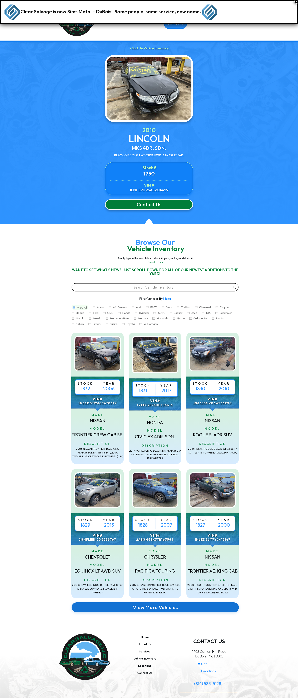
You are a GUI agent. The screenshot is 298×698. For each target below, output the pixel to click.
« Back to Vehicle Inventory (149, 48)
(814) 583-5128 (207, 683)
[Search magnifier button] (234, 287)
